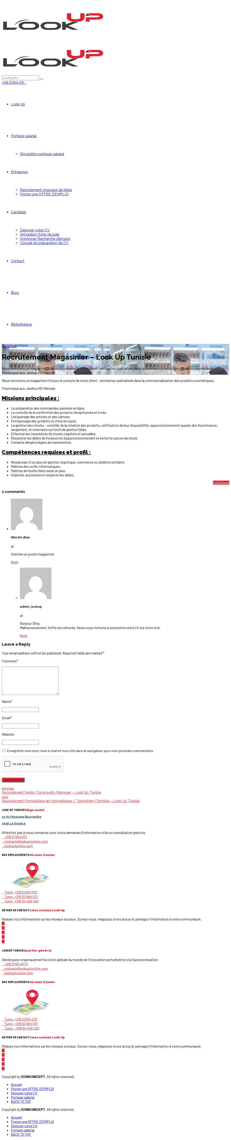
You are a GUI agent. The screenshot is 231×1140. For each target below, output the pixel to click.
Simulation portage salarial (42, 154)
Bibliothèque (21, 324)
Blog (15, 293)
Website (8, 734)
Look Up (18, 104)
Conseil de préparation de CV (44, 243)
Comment (10, 661)
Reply (14, 562)
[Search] (41, 79)
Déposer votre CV (35, 230)
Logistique (9, 346)
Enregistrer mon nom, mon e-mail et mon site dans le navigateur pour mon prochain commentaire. (80, 750)
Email (7, 718)
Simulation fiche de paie (39, 234)
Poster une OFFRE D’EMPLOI (44, 194)
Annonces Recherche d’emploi (45, 239)
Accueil (16, 1084)
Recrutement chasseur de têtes (46, 190)
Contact (17, 261)
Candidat (18, 212)
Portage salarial (24, 136)
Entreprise (19, 172)
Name (7, 701)
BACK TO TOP (21, 1101)
